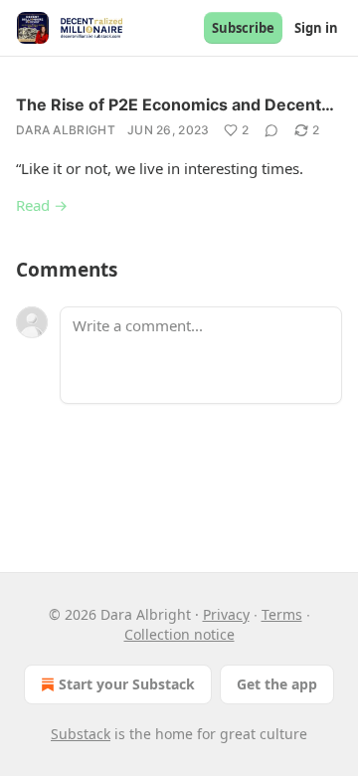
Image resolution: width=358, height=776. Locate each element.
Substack (80, 733)
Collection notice (179, 634)
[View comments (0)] (271, 130)
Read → (42, 205)
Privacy (226, 614)
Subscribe (243, 28)
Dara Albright (65, 129)
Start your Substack (127, 684)
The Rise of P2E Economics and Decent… (175, 104)
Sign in (316, 28)
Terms (282, 614)
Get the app (277, 684)
